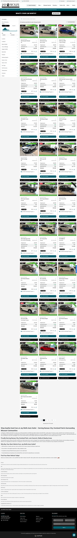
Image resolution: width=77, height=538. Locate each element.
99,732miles (54, 160)
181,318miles (53, 240)
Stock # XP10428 (42, 117)
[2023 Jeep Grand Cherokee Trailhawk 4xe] (29, 69)
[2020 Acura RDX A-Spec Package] (67, 31)
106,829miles (34, 42)
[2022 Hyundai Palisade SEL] (29, 31)
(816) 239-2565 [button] (26, 1)
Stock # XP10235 (23, 237)
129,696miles (34, 160)
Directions (38, 521)
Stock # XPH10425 (24, 77)
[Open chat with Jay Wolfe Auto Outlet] (74, 535)
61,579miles (73, 160)
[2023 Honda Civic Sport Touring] (48, 31)
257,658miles (34, 398)
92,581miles (54, 360)
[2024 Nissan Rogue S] (67, 149)
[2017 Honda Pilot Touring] (48, 229)
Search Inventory (32, 5)
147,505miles (72, 280)
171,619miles (34, 320)
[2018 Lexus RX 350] (48, 149)
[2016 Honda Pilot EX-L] (67, 189)
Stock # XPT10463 (24, 395)
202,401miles (72, 320)
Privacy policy (38, 519)
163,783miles (34, 120)
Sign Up (64, 527)
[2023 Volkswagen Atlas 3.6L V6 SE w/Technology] (29, 229)
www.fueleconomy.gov (9, 469)
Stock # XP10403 (62, 157)
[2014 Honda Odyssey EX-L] (29, 269)
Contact (73, 5)
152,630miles (34, 240)
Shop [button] (39, 5)
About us (37, 516)
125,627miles (53, 320)
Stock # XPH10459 (62, 117)
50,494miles (54, 80)
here (18, 501)
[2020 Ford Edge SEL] (29, 149)
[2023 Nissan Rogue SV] (48, 109)
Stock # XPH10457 (43, 39)
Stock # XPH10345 (43, 157)
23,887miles (54, 42)
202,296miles (34, 280)
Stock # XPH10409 (62, 197)
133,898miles (53, 280)
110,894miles (72, 120)
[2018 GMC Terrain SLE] (29, 109)
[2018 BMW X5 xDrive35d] (67, 229)
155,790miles (72, 240)
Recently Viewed (71, 1)
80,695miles (34, 200)
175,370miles (72, 200)
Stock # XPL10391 (43, 317)
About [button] (68, 5)
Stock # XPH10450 (62, 237)
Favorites (62, 1)
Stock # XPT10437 (62, 317)
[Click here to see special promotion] (38, 9)
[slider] (2, 31)
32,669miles (34, 80)
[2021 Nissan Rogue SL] (48, 309)
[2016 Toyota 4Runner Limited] (48, 189)
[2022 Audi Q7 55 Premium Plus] (67, 349)
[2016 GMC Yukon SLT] (29, 349)
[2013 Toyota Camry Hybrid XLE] (29, 387)
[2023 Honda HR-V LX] (48, 69)
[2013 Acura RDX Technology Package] (29, 309)
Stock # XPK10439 (24, 317)
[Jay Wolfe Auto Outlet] (10, 5)
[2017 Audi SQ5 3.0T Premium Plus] (48, 269)
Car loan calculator (23, 519)
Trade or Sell (62, 5)
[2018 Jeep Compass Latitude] (29, 189)
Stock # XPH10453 (24, 277)
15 (51, 420)
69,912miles (73, 360)
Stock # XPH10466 (24, 39)
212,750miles (72, 42)
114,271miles (72, 80)
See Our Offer (56, 13)
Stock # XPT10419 (43, 197)
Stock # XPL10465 (62, 39)
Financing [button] (55, 5)
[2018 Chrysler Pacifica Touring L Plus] (67, 269)
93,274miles (54, 120)
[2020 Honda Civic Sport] (48, 349)
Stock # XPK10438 (43, 77)
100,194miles (53, 200)
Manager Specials (47, 5)
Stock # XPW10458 (24, 117)
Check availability (26, 56)
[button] (11, 1)
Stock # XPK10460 (24, 157)
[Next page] (54, 420)
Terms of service (23, 521)
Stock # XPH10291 (43, 277)
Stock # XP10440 (62, 77)
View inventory (23, 516)
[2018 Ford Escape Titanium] (67, 109)
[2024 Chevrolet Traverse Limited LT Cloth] (67, 69)
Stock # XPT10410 (24, 197)
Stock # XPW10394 (62, 277)
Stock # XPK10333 (43, 237)
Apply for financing (39, 518)
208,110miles (34, 360)
